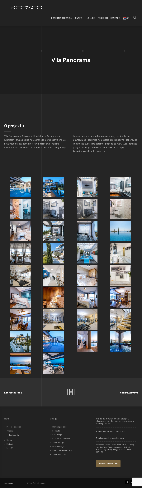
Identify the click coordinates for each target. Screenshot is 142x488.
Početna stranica (61, 18)
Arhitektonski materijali (62, 451)
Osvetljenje (57, 435)
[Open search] (135, 18)
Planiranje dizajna (60, 427)
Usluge (91, 18)
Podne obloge (58, 447)
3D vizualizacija (59, 454)
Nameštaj (56, 431)
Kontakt (115, 18)
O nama (78, 18)
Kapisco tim (14, 435)
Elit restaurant (13, 392)
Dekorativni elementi (61, 439)
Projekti (103, 18)
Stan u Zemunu (129, 392)
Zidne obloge (58, 443)
